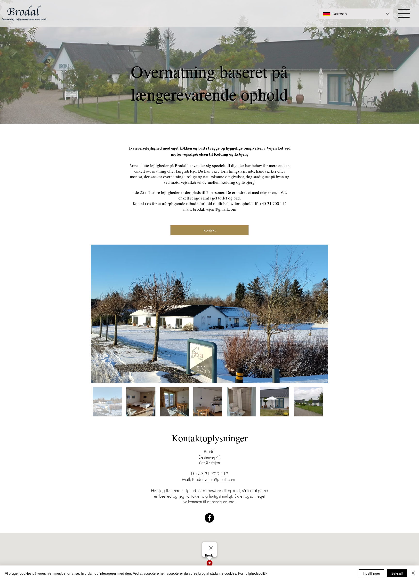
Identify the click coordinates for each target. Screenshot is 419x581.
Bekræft (397, 573)
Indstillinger (371, 573)
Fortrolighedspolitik (252, 573)
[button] (404, 13)
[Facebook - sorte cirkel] (209, 518)
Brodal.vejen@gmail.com (213, 479)
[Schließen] (413, 573)
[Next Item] (320, 313)
